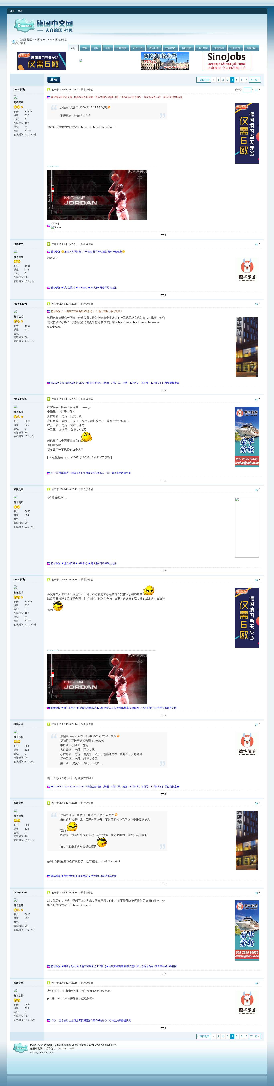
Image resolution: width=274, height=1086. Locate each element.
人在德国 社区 (24, 39)
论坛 (73, 48)
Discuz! (48, 1044)
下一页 (253, 79)
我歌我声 (186, 48)
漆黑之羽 (18, 244)
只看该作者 (87, 89)
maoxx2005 (20, 303)
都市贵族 (18, 256)
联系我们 (50, 1048)
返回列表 (204, 79)
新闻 (107, 48)
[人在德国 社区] (43, 31)
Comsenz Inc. (108, 1044)
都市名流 (18, 316)
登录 (20, 11)
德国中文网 (36, 1048)
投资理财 (170, 48)
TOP (163, 235)
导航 (96, 48)
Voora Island (79, 1044)
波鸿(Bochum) (44, 39)
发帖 (54, 79)
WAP (72, 1048)
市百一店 (138, 48)
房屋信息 (154, 48)
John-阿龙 (19, 89)
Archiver (62, 1048)
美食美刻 (219, 48)
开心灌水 (235, 48)
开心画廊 (203, 48)
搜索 (84, 48)
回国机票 (121, 48)
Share (54, 223)
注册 (12, 11)
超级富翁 (18, 102)
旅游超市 (251, 48)
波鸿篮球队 (61, 39)
